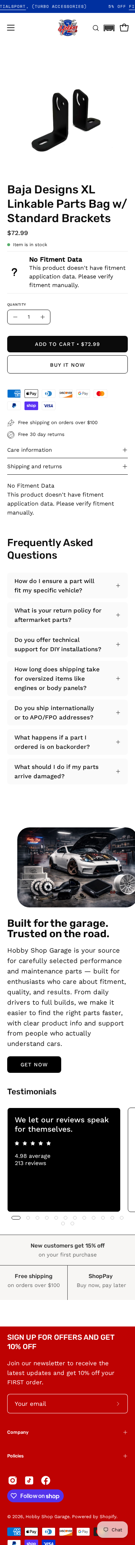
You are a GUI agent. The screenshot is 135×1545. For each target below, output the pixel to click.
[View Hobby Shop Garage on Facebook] (45, 1480)
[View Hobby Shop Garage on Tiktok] (29, 1480)
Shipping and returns (34, 466)
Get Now (34, 1064)
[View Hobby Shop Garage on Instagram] (12, 1480)
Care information (29, 450)
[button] (109, 25)
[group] (67, 1160)
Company (17, 1432)
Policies (15, 1456)
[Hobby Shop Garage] (67, 28)
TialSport (21, 6)
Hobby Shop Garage (47, 1516)
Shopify (108, 1516)
